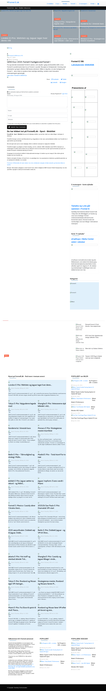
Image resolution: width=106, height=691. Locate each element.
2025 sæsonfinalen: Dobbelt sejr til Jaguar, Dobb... (21, 531)
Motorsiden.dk (27, 139)
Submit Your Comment (18, 127)
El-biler (92, 3)
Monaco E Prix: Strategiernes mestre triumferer (93, 40)
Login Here (64, 93)
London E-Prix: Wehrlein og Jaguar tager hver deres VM (24, 39)
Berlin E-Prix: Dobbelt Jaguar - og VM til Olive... (51, 531)
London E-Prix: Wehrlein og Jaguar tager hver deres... (30, 385)
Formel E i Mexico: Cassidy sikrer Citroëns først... (21, 506)
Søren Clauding (13, 59)
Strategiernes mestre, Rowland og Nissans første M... (50, 582)
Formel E (73, 3)
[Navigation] (98, 3)
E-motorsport (83, 3)
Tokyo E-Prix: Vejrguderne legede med (64, 23)
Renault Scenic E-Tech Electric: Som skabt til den (23, 359)
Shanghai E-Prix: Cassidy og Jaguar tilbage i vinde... (49, 557)
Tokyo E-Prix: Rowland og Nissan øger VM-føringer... (22, 582)
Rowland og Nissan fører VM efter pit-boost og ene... (52, 608)
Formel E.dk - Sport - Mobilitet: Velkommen (18, 8)
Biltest (84, 305)
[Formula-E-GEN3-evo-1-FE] (37, 55)
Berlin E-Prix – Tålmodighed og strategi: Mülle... (21, 455)
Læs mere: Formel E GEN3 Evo (17, 75)
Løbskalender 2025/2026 (82, 65)
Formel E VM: (77, 61)
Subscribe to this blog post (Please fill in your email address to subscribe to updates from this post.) (34, 123)
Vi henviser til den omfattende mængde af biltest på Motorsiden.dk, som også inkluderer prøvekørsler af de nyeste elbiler (21, 666)
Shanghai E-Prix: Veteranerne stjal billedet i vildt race (66, 40)
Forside (65, 3)
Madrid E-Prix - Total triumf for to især (52, 455)
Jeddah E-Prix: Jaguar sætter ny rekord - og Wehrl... (21, 482)
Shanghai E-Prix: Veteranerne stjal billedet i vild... (52, 404)
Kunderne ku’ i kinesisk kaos (92, 24)
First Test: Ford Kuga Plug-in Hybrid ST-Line (84, 418)
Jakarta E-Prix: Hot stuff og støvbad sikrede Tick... (19, 557)
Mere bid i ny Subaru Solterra (94, 348)
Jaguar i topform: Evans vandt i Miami (50, 482)
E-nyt (57, 3)
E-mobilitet (50, 3)
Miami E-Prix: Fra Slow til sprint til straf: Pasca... (22, 608)
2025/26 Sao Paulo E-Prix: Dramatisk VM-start (49, 506)
